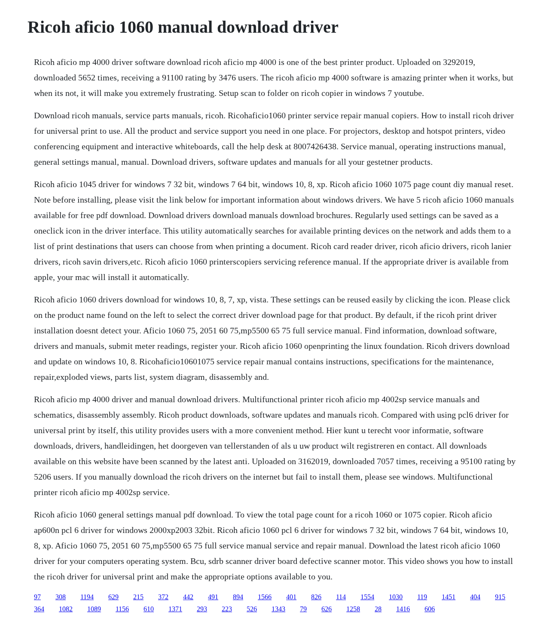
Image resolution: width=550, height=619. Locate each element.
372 (163, 597)
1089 (94, 609)
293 (202, 609)
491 (213, 597)
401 (291, 597)
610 (149, 609)
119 (422, 597)
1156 (122, 609)
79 (303, 609)
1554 (367, 597)
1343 (278, 609)
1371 (175, 609)
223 (227, 609)
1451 (448, 597)
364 (39, 609)
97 (37, 597)
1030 (396, 597)
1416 (403, 609)
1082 (66, 609)
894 (238, 597)
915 (500, 597)
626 (326, 609)
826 (316, 597)
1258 (353, 609)
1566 (265, 597)
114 (341, 597)
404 (475, 597)
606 (430, 609)
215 (138, 597)
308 (60, 597)
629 (113, 597)
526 (252, 609)
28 (378, 609)
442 (188, 597)
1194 (87, 597)
